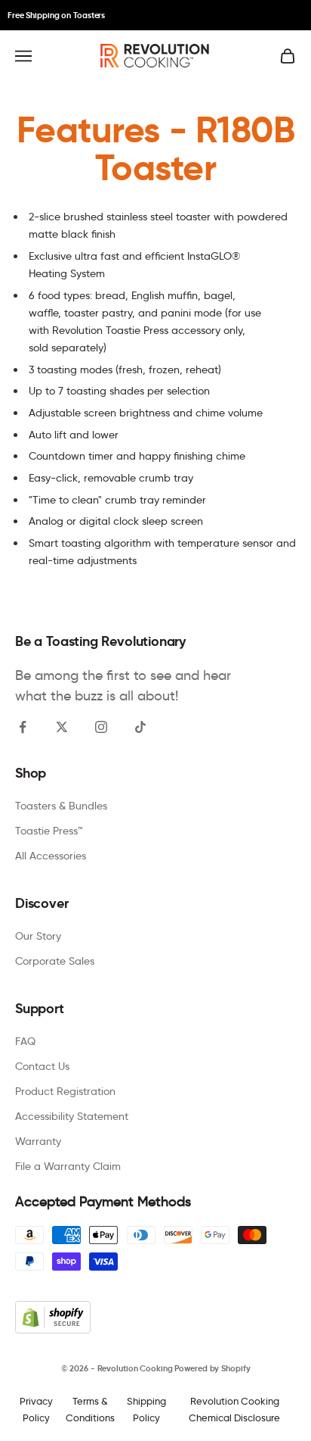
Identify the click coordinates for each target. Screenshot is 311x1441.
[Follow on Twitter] (61, 727)
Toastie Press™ (49, 830)
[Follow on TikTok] (140, 727)
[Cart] (287, 56)
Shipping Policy (146, 1409)
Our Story (38, 936)
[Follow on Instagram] (101, 727)
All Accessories (50, 855)
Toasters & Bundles (61, 806)
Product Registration (65, 1091)
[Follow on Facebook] (22, 727)
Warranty (38, 1141)
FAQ (25, 1041)
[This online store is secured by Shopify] (155, 1317)
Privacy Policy (36, 1409)
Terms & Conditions (90, 1409)
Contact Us (42, 1066)
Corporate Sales (54, 961)
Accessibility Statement (71, 1116)
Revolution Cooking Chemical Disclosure (234, 1409)
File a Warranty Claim (68, 1166)
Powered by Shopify (212, 1368)
